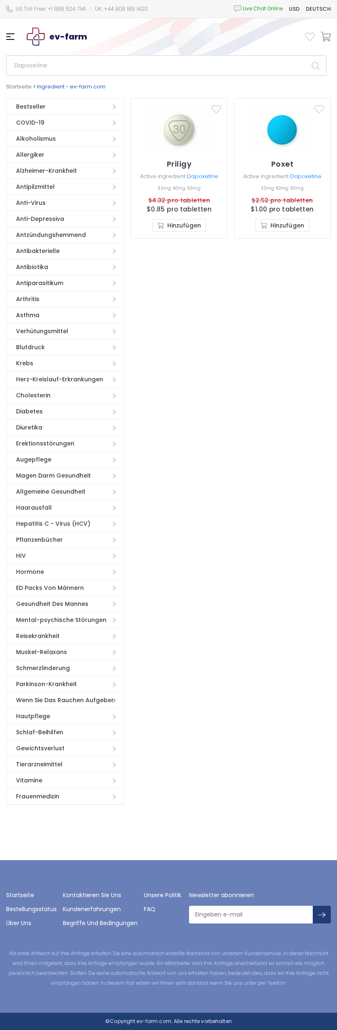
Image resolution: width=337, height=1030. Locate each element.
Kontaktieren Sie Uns (92, 895)
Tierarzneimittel (39, 764)
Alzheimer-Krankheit (46, 171)
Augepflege (33, 459)
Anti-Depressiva (40, 219)
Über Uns (18, 923)
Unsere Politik (162, 895)
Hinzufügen (184, 225)
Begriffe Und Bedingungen (100, 923)
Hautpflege (33, 716)
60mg (180, 188)
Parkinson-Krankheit (46, 684)
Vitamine (29, 780)
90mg (194, 188)
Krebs (24, 363)
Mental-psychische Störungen (61, 620)
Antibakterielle (38, 251)
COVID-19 (30, 122)
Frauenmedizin (37, 796)
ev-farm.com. (154, 1021)
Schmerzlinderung (43, 668)
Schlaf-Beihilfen (39, 732)
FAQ (149, 909)
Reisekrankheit (38, 636)
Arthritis (27, 299)
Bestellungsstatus (31, 909)
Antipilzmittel (35, 187)
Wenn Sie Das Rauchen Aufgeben (65, 700)
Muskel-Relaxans (41, 652)
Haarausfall (34, 507)
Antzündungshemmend (51, 235)
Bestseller (31, 106)
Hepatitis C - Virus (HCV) (53, 524)
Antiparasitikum (39, 283)
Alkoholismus (36, 139)
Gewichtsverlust (40, 748)
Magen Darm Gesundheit (53, 475)
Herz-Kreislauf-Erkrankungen (59, 379)
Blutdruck (30, 347)
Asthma (27, 315)
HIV (21, 556)
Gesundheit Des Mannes (52, 604)
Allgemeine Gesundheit (50, 491)
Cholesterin (33, 395)
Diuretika (29, 427)
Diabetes (29, 411)
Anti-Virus (31, 203)
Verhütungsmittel (42, 331)
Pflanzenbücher (39, 540)
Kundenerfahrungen (92, 909)
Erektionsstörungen (45, 443)
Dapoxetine (202, 176)
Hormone (30, 572)
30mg (165, 188)
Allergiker (30, 155)
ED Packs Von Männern (50, 588)
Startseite (19, 86)
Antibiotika (32, 267)
